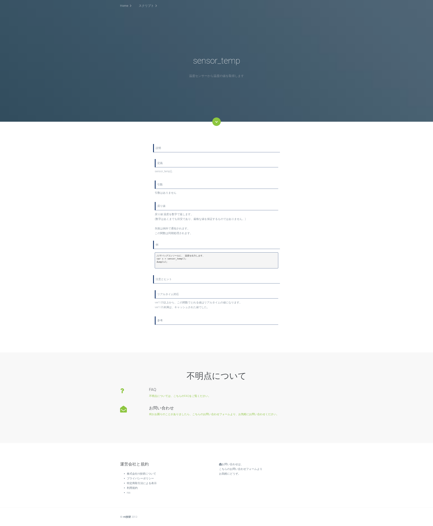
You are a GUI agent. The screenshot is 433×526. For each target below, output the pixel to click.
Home (124, 5)
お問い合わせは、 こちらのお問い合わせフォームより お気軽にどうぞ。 (240, 469)
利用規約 (132, 487)
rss (128, 492)
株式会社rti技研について (141, 473)
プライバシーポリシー (140, 478)
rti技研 (127, 516)
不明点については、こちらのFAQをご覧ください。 (180, 396)
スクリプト (146, 5)
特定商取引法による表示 (142, 483)
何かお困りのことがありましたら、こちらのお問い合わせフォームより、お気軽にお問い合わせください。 (214, 414)
